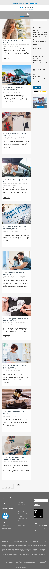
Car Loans (14, 91)
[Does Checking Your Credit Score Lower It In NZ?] (16, 214)
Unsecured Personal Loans (23, 520)
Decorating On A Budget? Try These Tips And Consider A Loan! (39, 38)
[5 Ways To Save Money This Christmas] (16, 121)
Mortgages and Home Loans (19, 461)
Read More (6, 58)
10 (6, 487)
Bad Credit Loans (16, 44)
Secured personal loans (38, 78)
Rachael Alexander (8, 46)
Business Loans (21, 525)
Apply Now (33, 3)
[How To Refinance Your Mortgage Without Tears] (16, 445)
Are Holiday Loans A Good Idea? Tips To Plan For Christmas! (39, 48)
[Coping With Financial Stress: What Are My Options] (16, 306)
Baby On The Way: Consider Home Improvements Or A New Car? (39, 29)
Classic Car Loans (22, 91)
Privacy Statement (5, 526)
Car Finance (20, 502)
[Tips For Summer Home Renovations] (16, 260)
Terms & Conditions (6, 525)
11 (9, 487)
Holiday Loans (36, 67)
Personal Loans (25, 44)
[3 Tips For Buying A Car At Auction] (16, 399)
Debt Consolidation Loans (18, 322)
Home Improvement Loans (18, 276)
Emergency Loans (37, 65)
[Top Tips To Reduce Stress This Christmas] (16, 29)
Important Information (6, 528)
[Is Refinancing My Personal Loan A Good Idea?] (16, 353)
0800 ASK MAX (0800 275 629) (21, 3)
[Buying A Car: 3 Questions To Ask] (16, 167)
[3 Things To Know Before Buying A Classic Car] (16, 75)
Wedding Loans (36, 83)
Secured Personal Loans (23, 518)
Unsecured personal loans (39, 81)
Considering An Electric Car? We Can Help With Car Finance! (39, 43)
